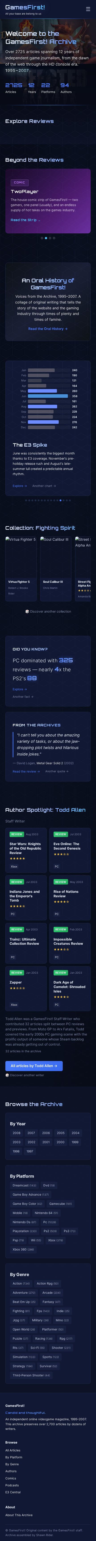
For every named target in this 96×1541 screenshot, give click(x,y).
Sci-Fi (38, 1347)
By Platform (22, 1176)
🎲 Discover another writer (24, 1075)
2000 (61, 1142)
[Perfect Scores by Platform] (64, 500)
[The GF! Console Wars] (26, 500)
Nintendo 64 (46, 1213)
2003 (17, 1142)
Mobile (20, 1213)
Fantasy (51, 1302)
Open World (24, 1329)
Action (21, 1283)
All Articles (12, 1450)
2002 (31, 1142)
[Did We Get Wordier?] (57, 500)
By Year (18, 1123)
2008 (16, 1133)
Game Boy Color (27, 1203)
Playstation (25, 1231)
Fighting (21, 1311)
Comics (10, 1478)
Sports (50, 1357)
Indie (63, 1311)
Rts (18, 1347)
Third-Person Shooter (31, 1375)
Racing (43, 1338)
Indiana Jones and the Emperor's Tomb (25, 896)
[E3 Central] (54, 238)
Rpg (66, 1338)
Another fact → (23, 696)
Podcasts (12, 1485)
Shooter (61, 1347)
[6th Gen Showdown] (45, 500)
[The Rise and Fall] (39, 500)
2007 (31, 1133)
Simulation (24, 1357)
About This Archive (19, 1515)
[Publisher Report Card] (32, 500)
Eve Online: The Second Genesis (67, 846)
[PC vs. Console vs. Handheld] (70, 500)
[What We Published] (67, 500)
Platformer (52, 1329)
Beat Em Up (24, 1302)
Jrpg (19, 1320)
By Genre (19, 1274)
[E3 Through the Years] (54, 500)
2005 (61, 1133)
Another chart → (44, 486)
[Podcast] (42, 238)
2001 (46, 1142)
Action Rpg (47, 1283)
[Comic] (46, 238)
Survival (48, 1366)
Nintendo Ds (24, 1222)
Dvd (49, 1185)
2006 (46, 1133)
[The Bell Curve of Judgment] (35, 500)
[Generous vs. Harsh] (51, 500)
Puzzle (20, 1338)
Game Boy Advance (31, 1194)
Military (40, 1320)
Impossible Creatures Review (68, 941)
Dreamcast (24, 1185)
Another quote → (57, 771)
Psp (18, 1240)
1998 (16, 1151)
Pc (49, 1222)
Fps (43, 1311)
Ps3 (69, 1231)
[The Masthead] (48, 500)
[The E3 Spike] (60, 500)
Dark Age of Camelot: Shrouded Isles (70, 986)
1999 (75, 1142)
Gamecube (60, 1203)
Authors (11, 1471)
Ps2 (50, 1231)
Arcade (51, 1292)
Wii (36, 1240)
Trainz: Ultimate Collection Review (24, 941)
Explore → (20, 486)
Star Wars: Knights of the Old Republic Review (25, 848)
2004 (75, 1133)
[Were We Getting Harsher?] (29, 500)
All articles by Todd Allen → (34, 1065)
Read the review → (26, 771)
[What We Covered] (42, 500)
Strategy (23, 1366)
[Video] (50, 238)
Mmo (62, 1320)
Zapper (16, 982)
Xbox (55, 1240)
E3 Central (13, 1492)
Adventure (24, 1292)
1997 (30, 1151)
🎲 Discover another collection (48, 611)
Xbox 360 (23, 1249)
